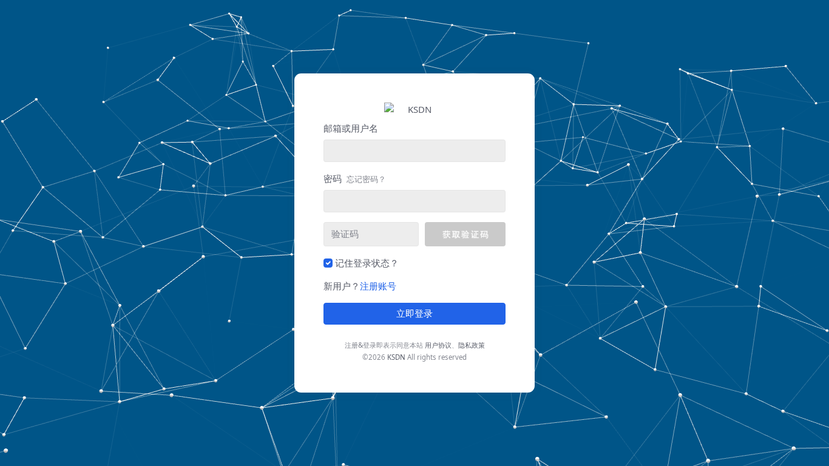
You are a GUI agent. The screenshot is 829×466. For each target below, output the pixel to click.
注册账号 (378, 286)
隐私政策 (471, 345)
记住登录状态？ (367, 263)
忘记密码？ (366, 179)
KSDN (396, 357)
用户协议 (438, 345)
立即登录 (414, 314)
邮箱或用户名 (350, 128)
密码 (354, 178)
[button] (465, 234)
